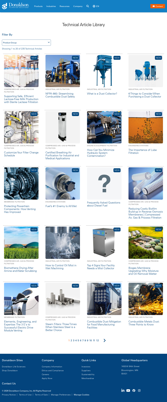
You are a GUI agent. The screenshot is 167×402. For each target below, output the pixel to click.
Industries (51, 6)
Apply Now (47, 378)
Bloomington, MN (129, 370)
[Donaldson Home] (17, 6)
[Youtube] (129, 392)
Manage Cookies (81, 395)
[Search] (87, 6)
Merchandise (88, 378)
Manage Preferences (61, 395)
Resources (64, 6)
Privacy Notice (9, 395)
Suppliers (86, 370)
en (97, 6)
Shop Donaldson (10, 370)
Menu (35, 2)
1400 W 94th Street (130, 366)
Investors (86, 367)
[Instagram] (140, 392)
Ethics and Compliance (53, 370)
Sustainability (88, 374)
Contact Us (9, 383)
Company (78, 6)
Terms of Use (25, 395)
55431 (124, 373)
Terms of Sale (41, 395)
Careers (45, 374)
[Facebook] (135, 392)
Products (38, 6)
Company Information (52, 367)
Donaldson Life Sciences (13, 367)
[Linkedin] (123, 392)
